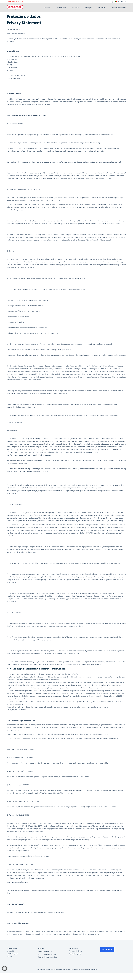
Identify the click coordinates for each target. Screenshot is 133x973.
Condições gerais (75, 954)
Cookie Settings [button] (107, 949)
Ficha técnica (73, 948)
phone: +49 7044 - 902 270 (15, 2)
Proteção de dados (75, 951)
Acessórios (75, 8)
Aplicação (88, 8)
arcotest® (47, 8)
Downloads (101, 8)
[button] (4, 968)
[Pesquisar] (112, 1)
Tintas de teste (61, 8)
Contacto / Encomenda (118, 8)
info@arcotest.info (50, 957)
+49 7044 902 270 (50, 952)
